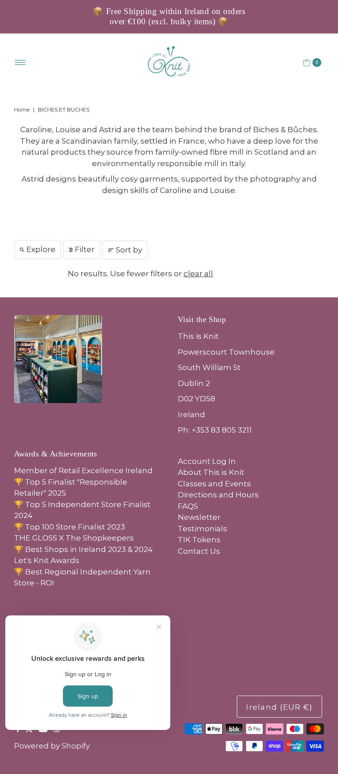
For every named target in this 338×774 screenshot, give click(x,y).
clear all (198, 273)
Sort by (129, 249)
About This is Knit (211, 472)
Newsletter (199, 517)
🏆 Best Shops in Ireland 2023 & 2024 (83, 549)
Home (21, 109)
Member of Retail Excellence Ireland (83, 470)
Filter (85, 249)
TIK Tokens (199, 539)
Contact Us (199, 551)
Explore (40, 249)
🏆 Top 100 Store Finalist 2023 (69, 526)
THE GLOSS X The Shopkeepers (74, 537)
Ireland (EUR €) (279, 707)
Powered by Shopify (52, 745)
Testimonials (202, 528)
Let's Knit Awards (46, 560)
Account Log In (207, 461)
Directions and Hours (218, 494)
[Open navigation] (20, 63)
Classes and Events (214, 483)
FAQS (188, 506)
